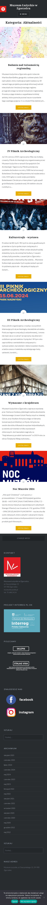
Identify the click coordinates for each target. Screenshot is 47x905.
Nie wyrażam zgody (28, 901)
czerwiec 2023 (9, 779)
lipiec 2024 (8, 765)
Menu (24, 14)
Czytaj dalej (23, 107)
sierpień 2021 (9, 799)
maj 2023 (7, 784)
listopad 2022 (9, 789)
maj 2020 (7, 823)
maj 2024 (7, 774)
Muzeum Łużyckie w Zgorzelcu (23, 6)
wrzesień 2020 (9, 808)
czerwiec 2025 (9, 760)
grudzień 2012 (9, 827)
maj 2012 (7, 832)
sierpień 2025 (9, 755)
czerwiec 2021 (9, 803)
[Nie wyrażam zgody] (44, 897)
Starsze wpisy (23, 538)
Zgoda (14, 901)
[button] (3, 9)
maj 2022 (7, 794)
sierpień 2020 (9, 813)
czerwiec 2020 (9, 818)
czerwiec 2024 (9, 770)
